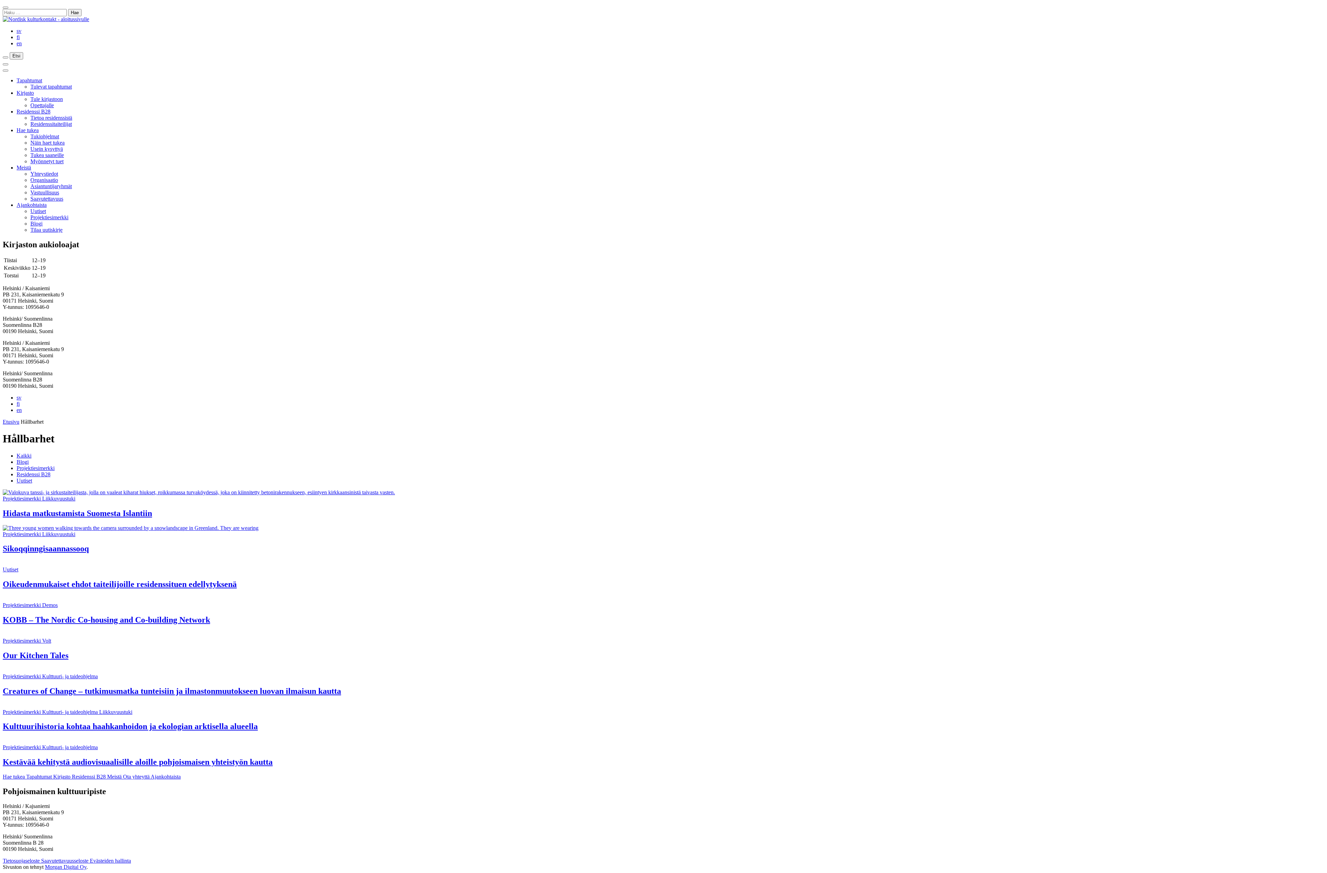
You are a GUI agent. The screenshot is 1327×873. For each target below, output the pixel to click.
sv (19, 31)
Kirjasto (25, 93)
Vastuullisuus (44, 192)
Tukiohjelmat (44, 136)
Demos (50, 605)
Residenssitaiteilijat (51, 124)
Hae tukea (28, 130)
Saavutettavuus (46, 199)
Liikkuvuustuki (58, 499)
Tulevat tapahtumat (51, 87)
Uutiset (38, 211)
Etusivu (11, 422)
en (19, 43)
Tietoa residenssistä (51, 118)
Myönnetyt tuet (47, 161)
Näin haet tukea (47, 143)
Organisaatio (44, 180)
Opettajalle (42, 105)
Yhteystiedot (44, 174)
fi (18, 37)
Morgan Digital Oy (65, 867)
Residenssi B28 (33, 111)
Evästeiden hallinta (110, 861)
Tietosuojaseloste (22, 861)
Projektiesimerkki (49, 217)
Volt (46, 641)
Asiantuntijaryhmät (51, 186)
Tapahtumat (29, 80)
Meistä (24, 168)
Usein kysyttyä (46, 149)
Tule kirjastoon (46, 99)
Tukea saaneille (47, 155)
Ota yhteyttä (137, 777)
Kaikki (24, 456)
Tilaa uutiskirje (46, 230)
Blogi (36, 224)
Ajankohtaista (32, 205)
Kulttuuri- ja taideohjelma (70, 676)
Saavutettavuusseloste (65, 861)
